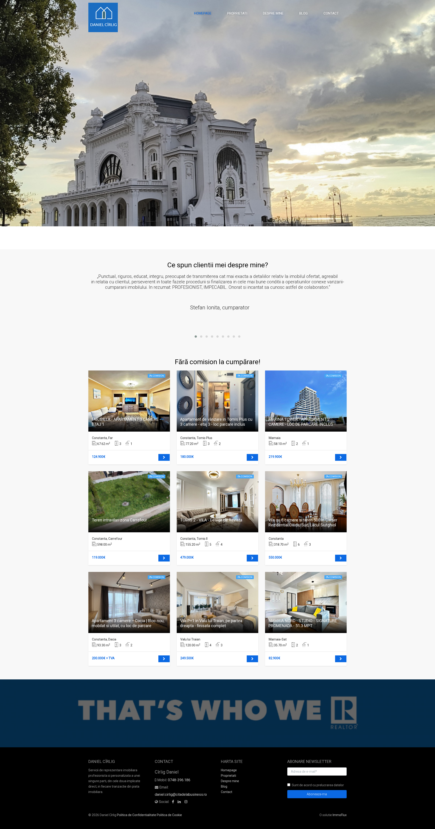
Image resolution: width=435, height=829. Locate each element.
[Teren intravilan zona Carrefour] (164, 558)
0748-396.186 (179, 780)
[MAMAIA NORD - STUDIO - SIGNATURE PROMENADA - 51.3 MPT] (340, 658)
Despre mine (273, 13)
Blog (303, 13)
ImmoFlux (340, 815)
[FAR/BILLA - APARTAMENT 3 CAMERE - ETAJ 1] (164, 457)
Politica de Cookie (169, 815)
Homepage (202, 13)
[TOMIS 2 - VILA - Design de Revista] (252, 558)
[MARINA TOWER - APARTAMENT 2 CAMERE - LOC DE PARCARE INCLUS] (340, 457)
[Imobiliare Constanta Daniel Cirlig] (104, 17)
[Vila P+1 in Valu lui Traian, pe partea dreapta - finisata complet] (252, 658)
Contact (331, 13)
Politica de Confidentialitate (136, 815)
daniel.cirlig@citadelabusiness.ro (181, 794)
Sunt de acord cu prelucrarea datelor (318, 785)
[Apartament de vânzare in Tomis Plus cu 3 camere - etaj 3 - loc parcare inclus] (252, 457)
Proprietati (237, 13)
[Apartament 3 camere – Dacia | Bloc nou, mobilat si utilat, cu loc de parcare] (164, 658)
